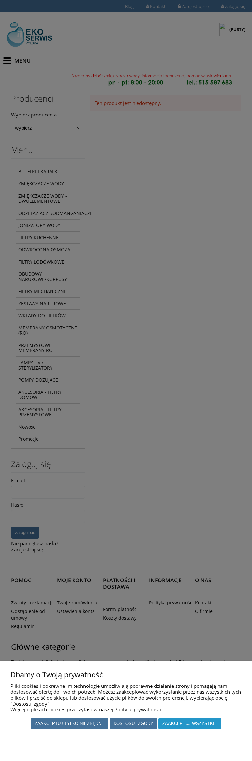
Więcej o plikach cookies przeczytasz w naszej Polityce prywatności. (86, 709)
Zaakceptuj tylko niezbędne (69, 723)
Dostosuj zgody (133, 723)
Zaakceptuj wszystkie (189, 723)
